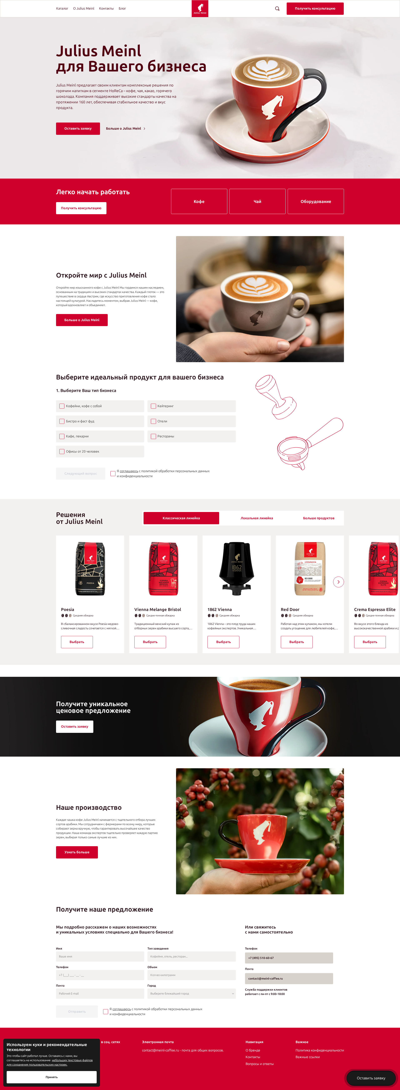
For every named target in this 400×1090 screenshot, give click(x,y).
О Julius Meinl (83, 8)
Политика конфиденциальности (320, 1050)
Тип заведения (158, 948)
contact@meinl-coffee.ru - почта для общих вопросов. (183, 1050)
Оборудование (316, 201)
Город (152, 985)
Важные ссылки (308, 1057)
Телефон (62, 967)
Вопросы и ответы (260, 1064)
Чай (257, 201)
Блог (122, 8)
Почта (60, 985)
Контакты (106, 8)
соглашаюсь (129, 471)
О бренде (253, 1050)
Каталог (62, 8)
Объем (152, 967)
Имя (59, 948)
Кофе (199, 201)
